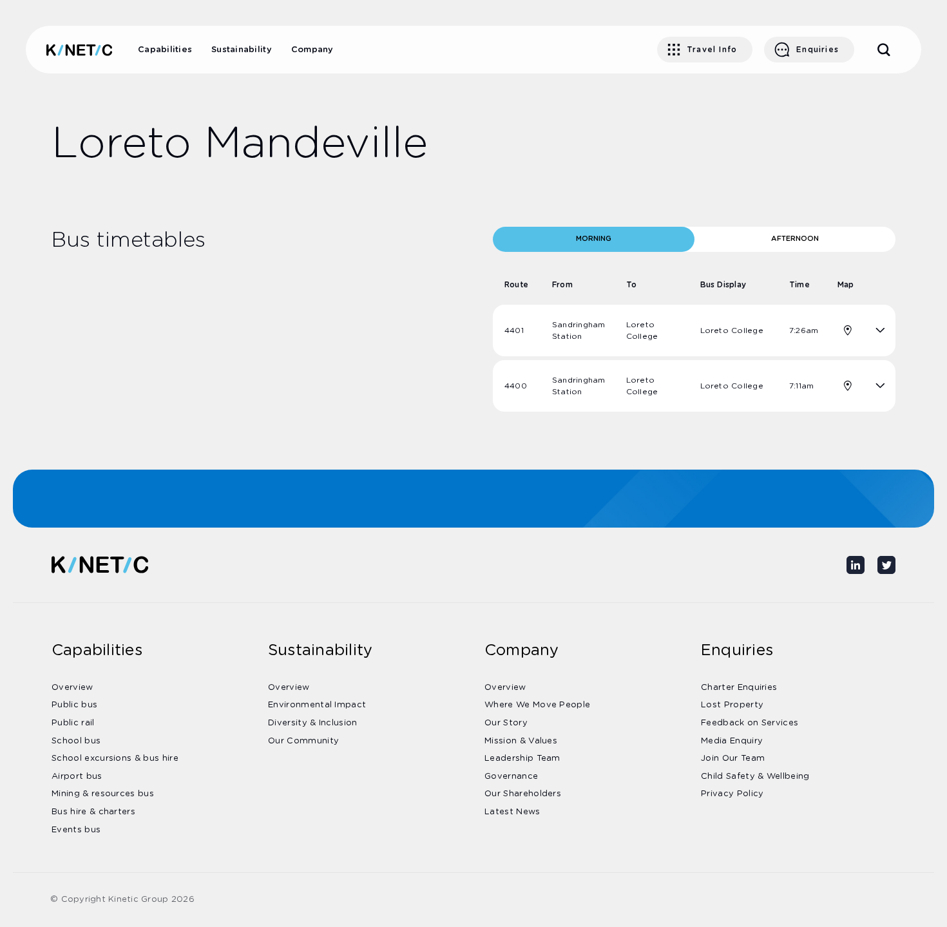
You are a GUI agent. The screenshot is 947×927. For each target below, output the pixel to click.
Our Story (506, 723)
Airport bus (77, 776)
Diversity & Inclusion (313, 723)
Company (312, 50)
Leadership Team (522, 758)
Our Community (303, 741)
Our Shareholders (522, 794)
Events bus (76, 830)
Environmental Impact (317, 705)
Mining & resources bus (103, 794)
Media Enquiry (732, 741)
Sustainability (241, 50)
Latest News (512, 812)
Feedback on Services (749, 723)
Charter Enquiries (739, 687)
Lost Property (732, 705)
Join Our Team (733, 758)
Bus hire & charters (93, 812)
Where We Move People (537, 705)
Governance (511, 776)
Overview (72, 687)
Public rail (73, 723)
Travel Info (712, 49)
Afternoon (795, 238)
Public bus (74, 705)
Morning (593, 238)
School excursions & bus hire (115, 758)
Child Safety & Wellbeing (755, 776)
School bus (76, 741)
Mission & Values (520, 741)
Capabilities (165, 50)
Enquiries (817, 49)
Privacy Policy (732, 794)
